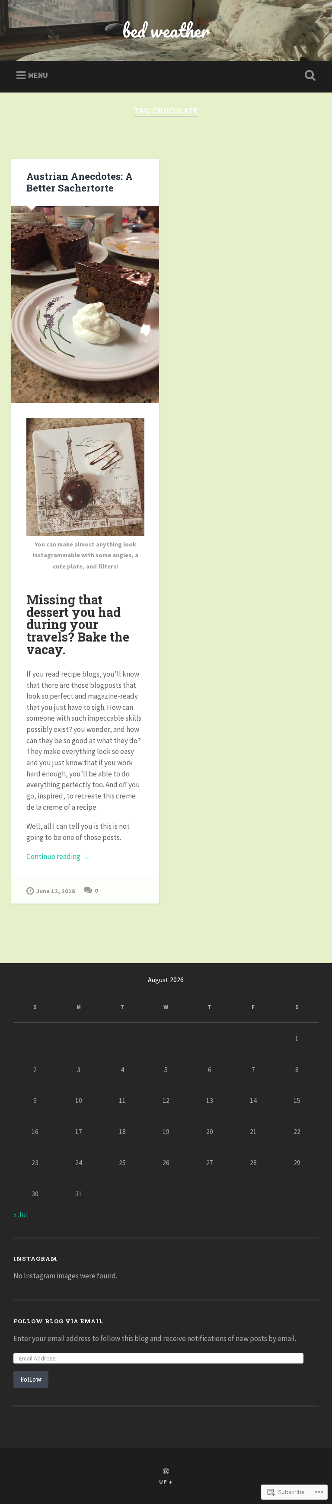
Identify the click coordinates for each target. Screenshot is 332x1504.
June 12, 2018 (55, 891)
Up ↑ (166, 1481)
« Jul (20, 1215)
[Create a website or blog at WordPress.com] (166, 1471)
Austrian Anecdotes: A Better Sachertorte (79, 181)
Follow (31, 1379)
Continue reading (57, 856)
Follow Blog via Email (58, 1321)
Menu (38, 75)
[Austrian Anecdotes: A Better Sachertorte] (85, 304)
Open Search (309, 75)
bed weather (166, 30)
